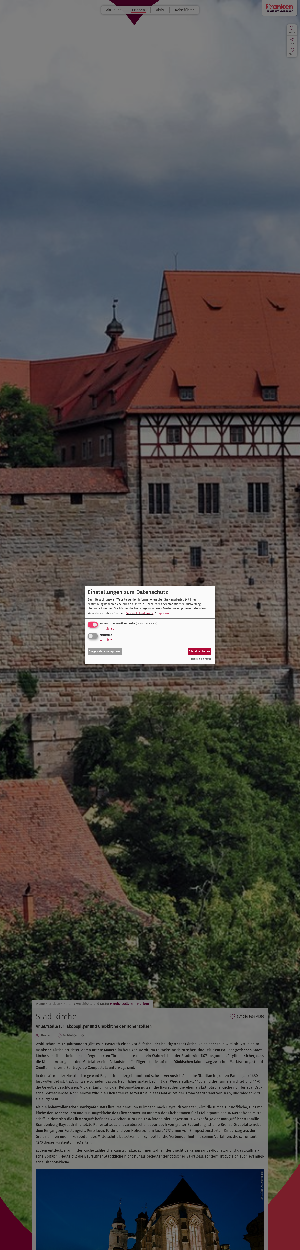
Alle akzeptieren (199, 651)
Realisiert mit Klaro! (200, 659)
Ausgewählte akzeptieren (105, 651)
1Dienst (107, 629)
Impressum (164, 613)
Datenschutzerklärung (139, 613)
